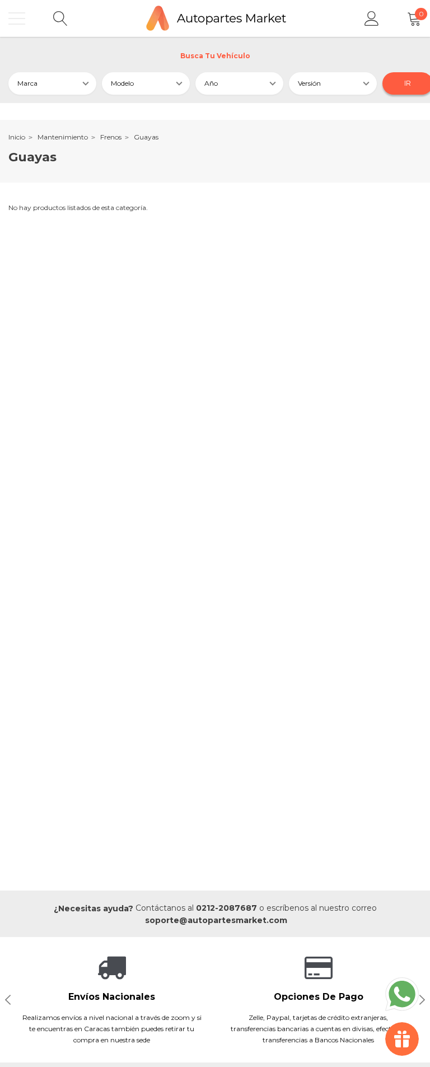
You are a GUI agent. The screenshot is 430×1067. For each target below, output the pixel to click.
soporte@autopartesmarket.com (216, 920)
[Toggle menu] (16, 18)
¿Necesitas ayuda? (93, 908)
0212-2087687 (226, 908)
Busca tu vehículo (215, 56)
